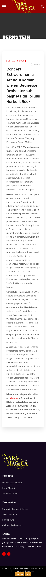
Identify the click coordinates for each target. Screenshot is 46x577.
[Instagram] (8, 554)
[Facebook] (4, 554)
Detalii (28, 574)
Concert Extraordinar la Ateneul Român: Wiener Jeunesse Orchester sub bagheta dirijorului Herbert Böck (23, 85)
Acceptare (19, 574)
